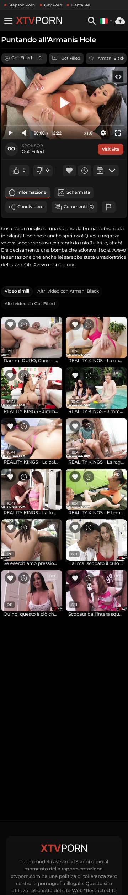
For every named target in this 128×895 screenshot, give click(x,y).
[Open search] (91, 21)
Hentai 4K (81, 4)
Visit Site (110, 149)
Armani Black (111, 58)
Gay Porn (53, 4)
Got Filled (70, 58)
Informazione (31, 192)
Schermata (78, 192)
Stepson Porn (22, 4)
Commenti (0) (79, 206)
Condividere (30, 206)
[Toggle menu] (8, 20)
